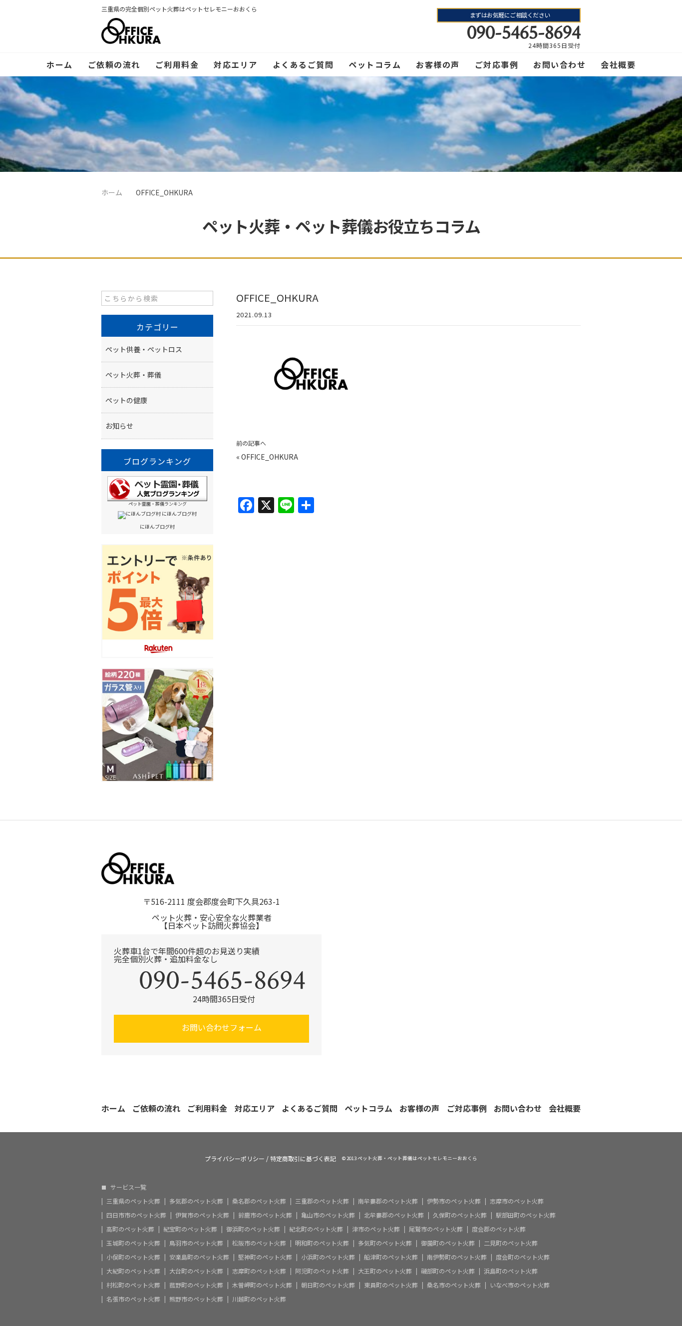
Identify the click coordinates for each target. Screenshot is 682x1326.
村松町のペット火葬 (133, 1285)
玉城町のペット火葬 (133, 1243)
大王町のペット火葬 (385, 1271)
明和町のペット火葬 (322, 1243)
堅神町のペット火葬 (265, 1257)
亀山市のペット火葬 (328, 1215)
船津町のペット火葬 (391, 1257)
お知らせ (119, 426)
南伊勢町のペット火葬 (457, 1257)
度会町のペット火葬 (523, 1257)
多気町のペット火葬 (385, 1243)
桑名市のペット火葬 (454, 1285)
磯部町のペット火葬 (448, 1271)
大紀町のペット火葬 (133, 1271)
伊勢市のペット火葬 (454, 1201)
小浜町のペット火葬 (328, 1257)
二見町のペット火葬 (511, 1243)
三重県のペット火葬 (133, 1201)
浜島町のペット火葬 (511, 1271)
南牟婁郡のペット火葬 (388, 1201)
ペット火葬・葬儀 (133, 375)
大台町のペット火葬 (196, 1271)
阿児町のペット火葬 (322, 1271)
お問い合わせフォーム (221, 1027)
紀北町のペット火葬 (316, 1229)
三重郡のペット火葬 (322, 1201)
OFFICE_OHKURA (269, 457)
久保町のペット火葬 (460, 1215)
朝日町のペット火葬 (328, 1285)
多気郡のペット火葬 (196, 1201)
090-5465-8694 (524, 32)
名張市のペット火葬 (133, 1299)
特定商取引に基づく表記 (303, 1159)
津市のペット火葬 (376, 1229)
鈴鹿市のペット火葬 (265, 1215)
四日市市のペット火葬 (136, 1215)
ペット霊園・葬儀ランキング (157, 504)
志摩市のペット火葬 (517, 1201)
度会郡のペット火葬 (499, 1229)
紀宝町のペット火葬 (190, 1229)
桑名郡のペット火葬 (259, 1201)
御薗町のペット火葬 (448, 1243)
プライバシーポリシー (235, 1159)
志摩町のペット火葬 (259, 1271)
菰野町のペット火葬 (196, 1285)
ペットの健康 (126, 400)
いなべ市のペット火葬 (520, 1285)
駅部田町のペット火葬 (526, 1215)
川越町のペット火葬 (259, 1299)
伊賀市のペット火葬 (202, 1215)
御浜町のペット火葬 (253, 1229)
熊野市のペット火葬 (196, 1299)
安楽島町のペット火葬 (199, 1257)
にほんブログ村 (157, 526)
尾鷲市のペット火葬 (436, 1229)
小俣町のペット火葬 (133, 1257)
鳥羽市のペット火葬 (196, 1243)
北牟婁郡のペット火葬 (394, 1215)
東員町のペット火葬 (391, 1285)
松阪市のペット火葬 (259, 1243)
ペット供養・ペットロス (143, 349)
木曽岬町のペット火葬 (262, 1285)
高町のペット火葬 (130, 1229)
